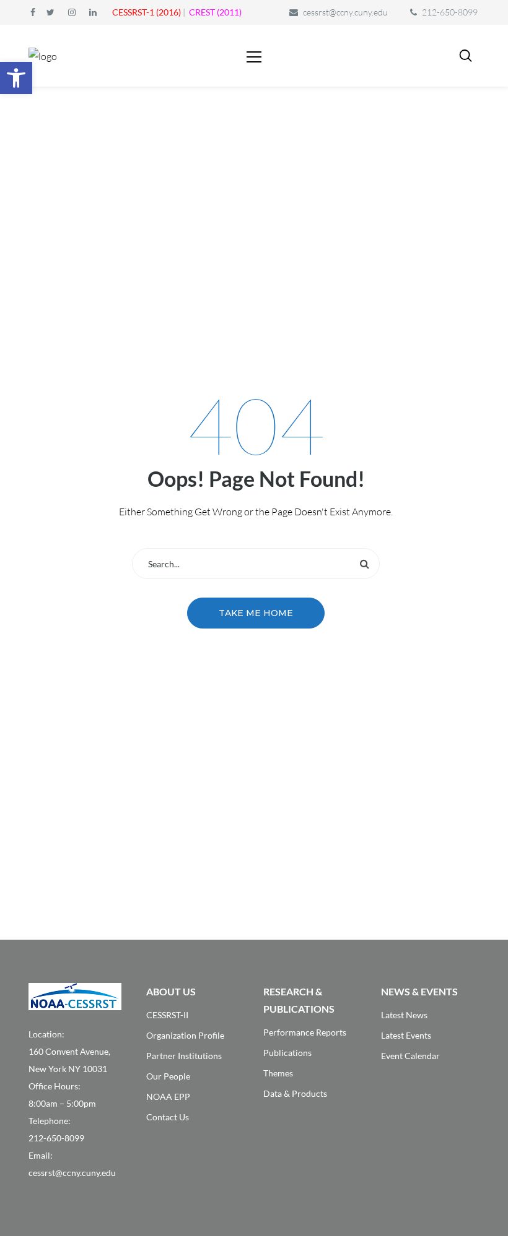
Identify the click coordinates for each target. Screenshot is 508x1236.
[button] (16, 78)
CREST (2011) (215, 12)
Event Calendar (410, 1055)
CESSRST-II (167, 1015)
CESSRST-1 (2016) (146, 12)
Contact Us (167, 1117)
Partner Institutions (184, 1055)
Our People (168, 1076)
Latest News (404, 1015)
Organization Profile (185, 1035)
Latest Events (406, 1035)
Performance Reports (304, 1032)
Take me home (256, 613)
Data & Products (295, 1093)
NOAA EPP (168, 1096)
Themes (278, 1073)
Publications (287, 1052)
